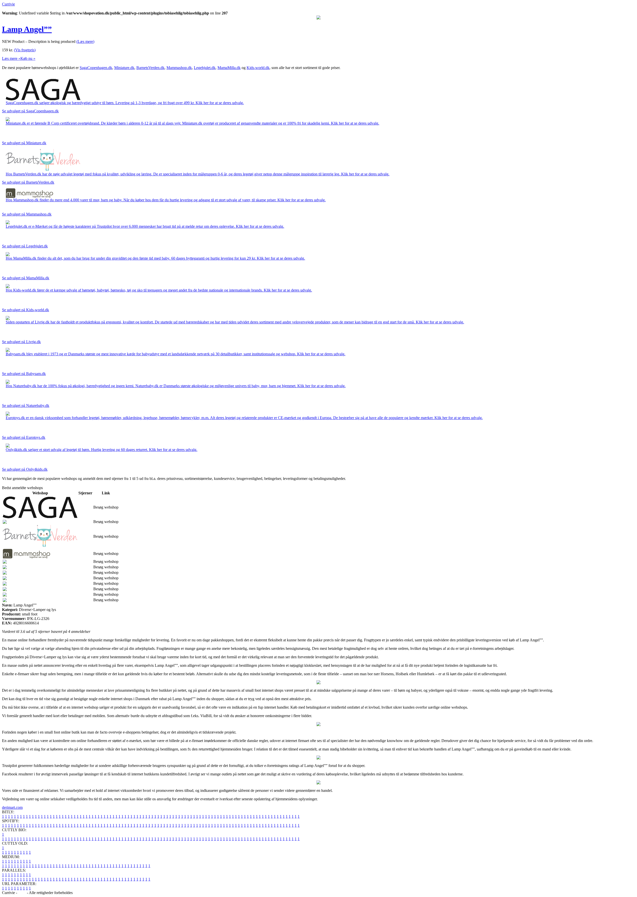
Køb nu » (27, 58)
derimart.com (12, 807)
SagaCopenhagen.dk (96, 68)
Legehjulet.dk (204, 68)
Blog (22, 893)
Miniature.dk (124, 68)
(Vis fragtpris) (25, 50)
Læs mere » (11, 58)
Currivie (8, 4)
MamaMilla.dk (229, 68)
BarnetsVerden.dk (150, 68)
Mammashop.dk (179, 68)
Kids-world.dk (258, 68)
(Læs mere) (85, 41)
